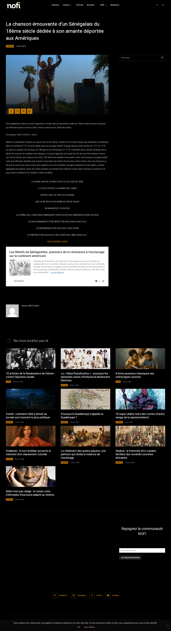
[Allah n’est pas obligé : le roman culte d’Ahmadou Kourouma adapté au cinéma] (30, 476)
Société (64, 385)
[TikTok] (92, 595)
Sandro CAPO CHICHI (30, 305)
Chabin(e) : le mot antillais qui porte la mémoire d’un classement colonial (28, 452)
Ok (79, 627)
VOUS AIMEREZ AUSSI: (57, 241)
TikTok (99, 595)
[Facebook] (157, 5)
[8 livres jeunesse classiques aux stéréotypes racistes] (140, 358)
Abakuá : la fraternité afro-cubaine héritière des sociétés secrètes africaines (136, 454)
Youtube (115, 595)
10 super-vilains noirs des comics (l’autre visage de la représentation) (140, 415)
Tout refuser (89, 627)
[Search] (162, 58)
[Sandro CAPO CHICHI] (12, 310)
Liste (8, 382)
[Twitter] (17, 111)
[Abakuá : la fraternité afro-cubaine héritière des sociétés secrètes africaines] (140, 436)
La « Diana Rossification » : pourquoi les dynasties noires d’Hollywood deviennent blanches (85, 377)
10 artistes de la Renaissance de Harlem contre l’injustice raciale (30, 375)
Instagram (82, 595)
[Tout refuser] (167, 625)
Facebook (63, 595)
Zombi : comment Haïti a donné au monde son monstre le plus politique (28, 415)
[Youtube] (108, 595)
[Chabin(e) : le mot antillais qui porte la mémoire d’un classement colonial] (30, 436)
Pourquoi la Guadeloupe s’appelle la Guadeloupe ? (82, 415)
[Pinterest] (23, 111)
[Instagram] (163, 5)
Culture (10, 46)
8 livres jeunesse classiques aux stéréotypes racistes (135, 375)
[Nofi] (21, 5)
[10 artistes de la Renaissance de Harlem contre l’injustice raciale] (30, 358)
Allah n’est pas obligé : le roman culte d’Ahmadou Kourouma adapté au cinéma (30, 493)
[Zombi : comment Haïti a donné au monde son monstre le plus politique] (30, 399)
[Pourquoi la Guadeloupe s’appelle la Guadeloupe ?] (85, 399)
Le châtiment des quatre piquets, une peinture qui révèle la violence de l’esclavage (83, 454)
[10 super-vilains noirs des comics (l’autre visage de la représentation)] (140, 399)
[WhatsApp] (29, 111)
